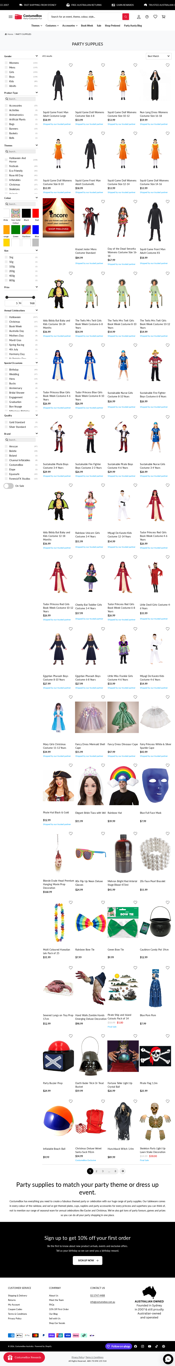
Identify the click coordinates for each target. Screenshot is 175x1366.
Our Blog (53, 1313)
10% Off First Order (59, 1309)
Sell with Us (54, 1318)
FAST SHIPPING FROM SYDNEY (19, 5)
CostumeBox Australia (24, 1346)
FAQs (51, 1304)
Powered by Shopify (43, 1346)
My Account (14, 1304)
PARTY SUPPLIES (23, 34)
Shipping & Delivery (17, 1295)
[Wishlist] (155, 17)
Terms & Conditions (17, 1313)
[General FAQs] (147, 17)
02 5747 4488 (97, 1295)
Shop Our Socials (57, 1323)
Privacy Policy (15, 1318)
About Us (53, 1295)
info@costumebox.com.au (102, 1302)
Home (10, 34)
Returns (12, 1300)
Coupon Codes (15, 1309)
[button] (10, 17)
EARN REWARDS (103, 5)
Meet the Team (56, 1300)
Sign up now (86, 1260)
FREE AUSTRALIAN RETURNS (65, 5)
